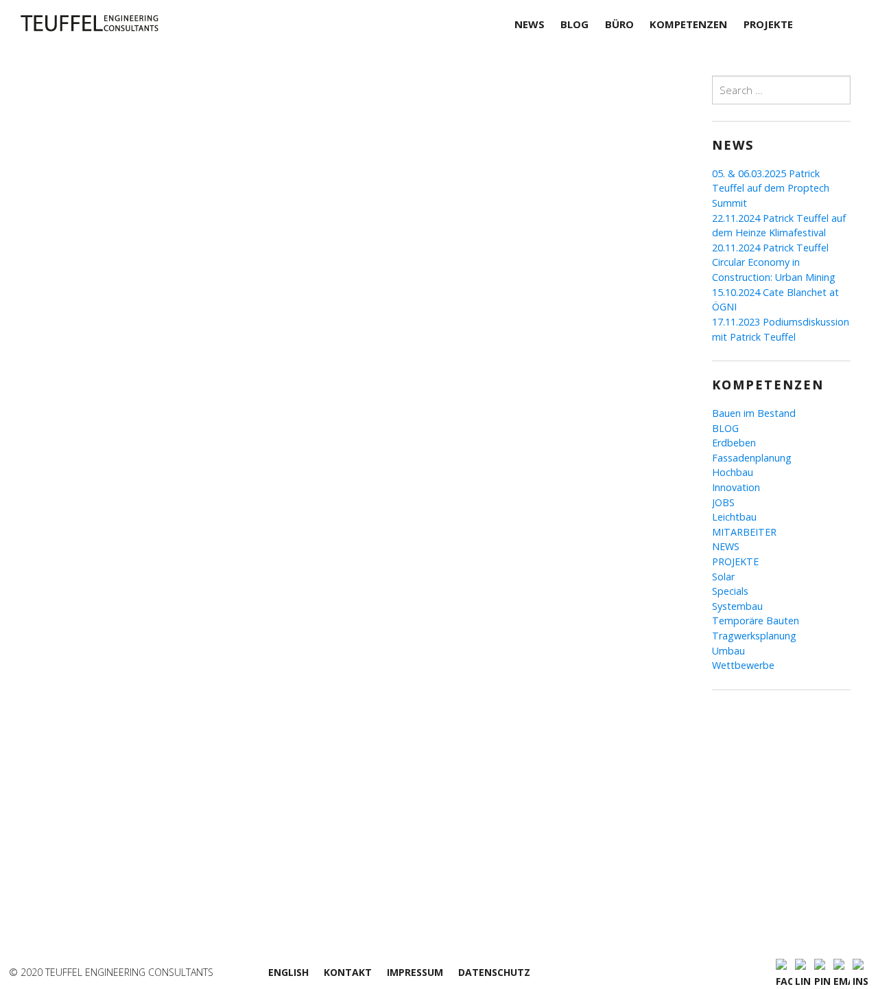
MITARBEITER (744, 531)
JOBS (723, 502)
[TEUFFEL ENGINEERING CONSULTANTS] (122, 23)
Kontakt (348, 972)
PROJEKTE (735, 561)
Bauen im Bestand (754, 413)
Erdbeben (734, 442)
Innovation (736, 487)
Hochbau (732, 472)
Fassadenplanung (752, 457)
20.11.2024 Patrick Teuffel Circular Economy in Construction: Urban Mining (773, 262)
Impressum (415, 972)
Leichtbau (734, 516)
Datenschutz (494, 972)
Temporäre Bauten (755, 620)
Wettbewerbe (743, 665)
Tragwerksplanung (754, 635)
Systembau (737, 606)
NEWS (725, 546)
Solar (723, 576)
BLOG (725, 428)
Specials (730, 591)
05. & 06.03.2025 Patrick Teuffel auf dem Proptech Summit (770, 188)
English (288, 972)
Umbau (728, 650)
